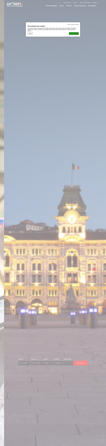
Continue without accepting (73, 24)
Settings (30, 33)
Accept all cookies (74, 33)
